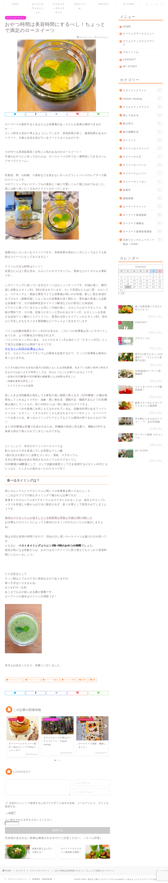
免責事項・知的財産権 (42, 879)
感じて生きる (142, 115)
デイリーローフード (142, 165)
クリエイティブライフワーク (58, 5)
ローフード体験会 (51, 680)
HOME (15, 4)
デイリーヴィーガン (141, 181)
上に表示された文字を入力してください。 (30, 819)
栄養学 (142, 190)
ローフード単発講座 (142, 214)
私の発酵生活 (141, 131)
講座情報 (142, 198)
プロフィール (79, 5)
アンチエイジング (15, 680)
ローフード (142, 140)
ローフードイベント (142, 206)
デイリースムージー (141, 173)
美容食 (83, 680)
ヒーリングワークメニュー (37, 5)
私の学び (142, 123)
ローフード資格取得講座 (142, 231)
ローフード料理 (69, 680)
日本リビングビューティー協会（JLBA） (142, 241)
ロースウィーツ (33, 680)
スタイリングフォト (142, 90)
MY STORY (129, 4)
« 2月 (121, 293)
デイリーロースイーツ (16, 18)
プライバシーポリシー (17, 879)
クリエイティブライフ (142, 107)
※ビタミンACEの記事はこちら (24, 348)
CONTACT (103, 4)
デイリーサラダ (141, 156)
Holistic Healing (142, 98)
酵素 (93, 680)
